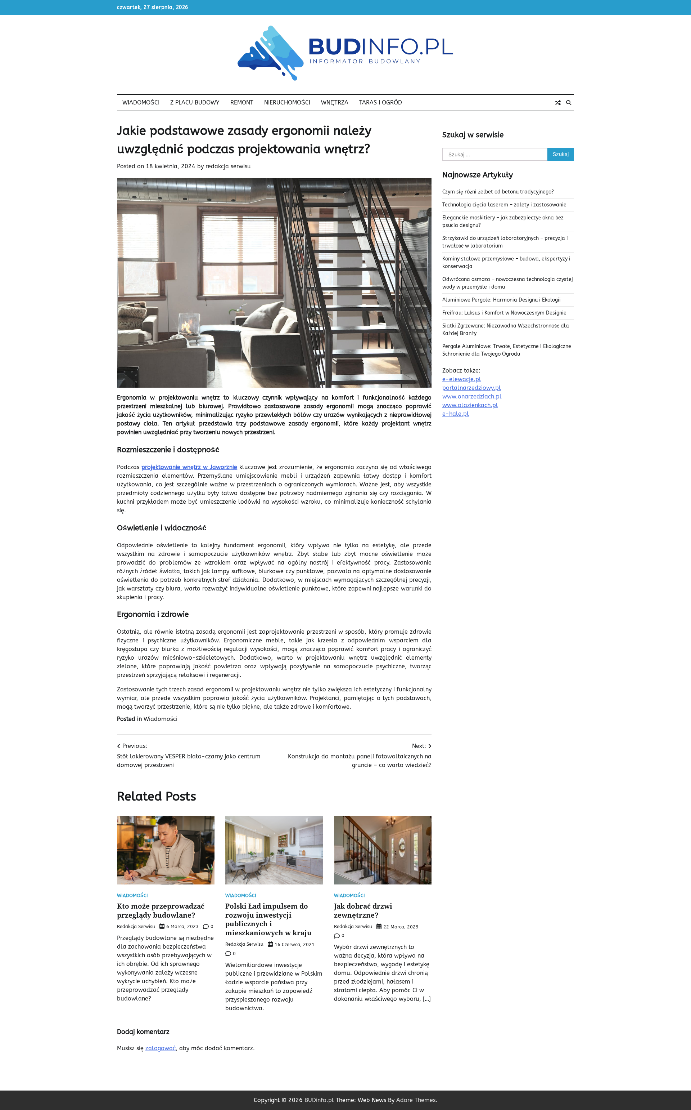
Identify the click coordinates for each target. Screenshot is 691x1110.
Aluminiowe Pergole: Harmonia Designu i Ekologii (501, 300)
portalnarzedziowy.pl (471, 388)
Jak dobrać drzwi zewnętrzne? (363, 910)
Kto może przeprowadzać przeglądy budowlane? (160, 910)
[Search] (568, 102)
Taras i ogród (380, 102)
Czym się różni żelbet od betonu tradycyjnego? (498, 192)
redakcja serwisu (228, 166)
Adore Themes (415, 1100)
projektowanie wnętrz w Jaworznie (189, 467)
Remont (241, 102)
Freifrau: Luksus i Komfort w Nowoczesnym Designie (504, 313)
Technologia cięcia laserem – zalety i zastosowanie (504, 205)
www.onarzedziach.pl (472, 396)
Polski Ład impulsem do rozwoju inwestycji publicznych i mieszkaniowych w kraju (268, 919)
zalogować (160, 1048)
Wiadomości (140, 102)
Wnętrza (334, 102)
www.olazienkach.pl (470, 405)
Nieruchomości (287, 102)
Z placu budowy (195, 102)
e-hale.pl (455, 414)
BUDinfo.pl (319, 1100)
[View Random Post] (557, 102)
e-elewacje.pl (461, 379)
